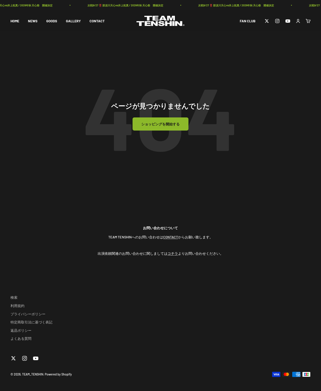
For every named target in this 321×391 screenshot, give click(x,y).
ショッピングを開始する (160, 124)
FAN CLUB (247, 21)
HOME (14, 21)
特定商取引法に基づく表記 (31, 322)
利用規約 (17, 306)
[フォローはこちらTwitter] (266, 21)
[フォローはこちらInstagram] (277, 21)
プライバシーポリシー (27, 314)
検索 (13, 297)
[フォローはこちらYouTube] (287, 21)
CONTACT (97, 21)
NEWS (33, 21)
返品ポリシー (20, 330)
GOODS (51, 21)
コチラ (172, 253)
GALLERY (73, 21)
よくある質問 (20, 338)
